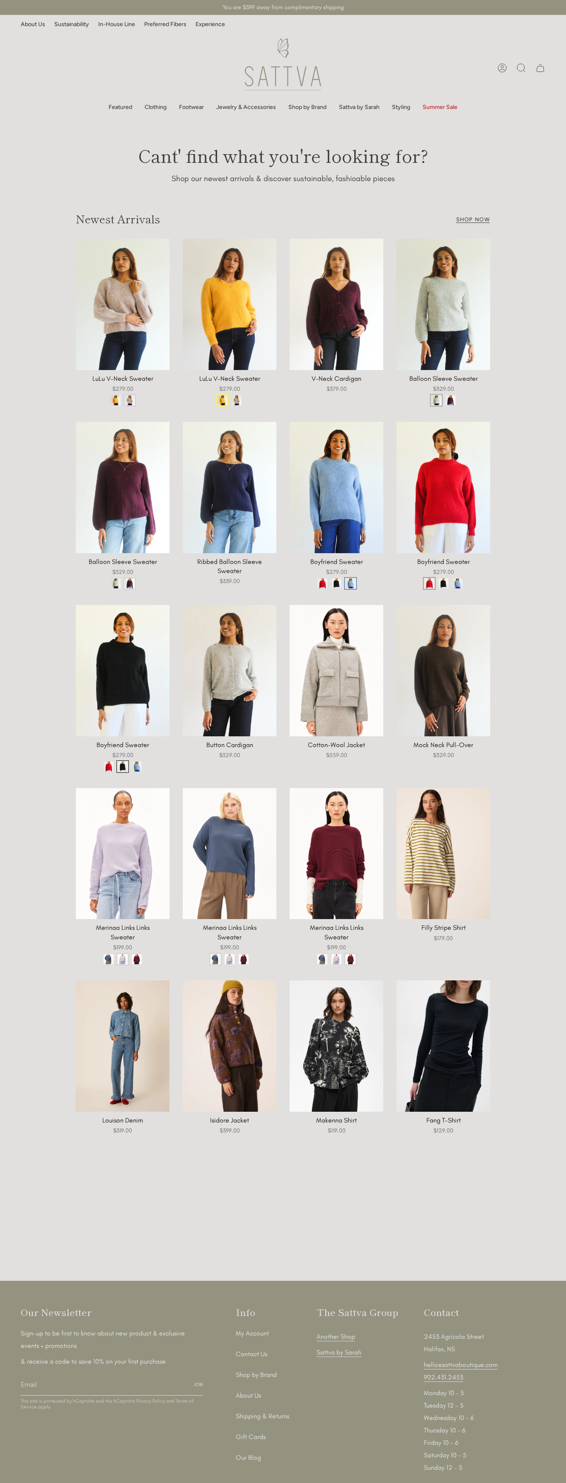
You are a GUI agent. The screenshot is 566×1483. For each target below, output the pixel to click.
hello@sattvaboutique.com (461, 1365)
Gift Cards (251, 1437)
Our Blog (248, 1457)
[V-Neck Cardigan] (336, 304)
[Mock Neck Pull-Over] (443, 670)
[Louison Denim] (122, 1045)
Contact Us (251, 1354)
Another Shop (336, 1336)
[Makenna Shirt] (336, 1045)
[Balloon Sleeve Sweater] (443, 304)
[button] (120, 107)
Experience (210, 24)
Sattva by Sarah (339, 1352)
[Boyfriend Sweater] (336, 487)
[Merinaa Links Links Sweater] (122, 853)
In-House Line (116, 24)
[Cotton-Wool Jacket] (336, 670)
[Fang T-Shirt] (443, 1045)
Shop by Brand (256, 1375)
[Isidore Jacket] (229, 1045)
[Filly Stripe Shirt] (443, 853)
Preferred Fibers (165, 24)
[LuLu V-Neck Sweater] (122, 304)
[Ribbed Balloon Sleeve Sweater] (229, 487)
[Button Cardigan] (229, 670)
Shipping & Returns (262, 1416)
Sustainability (71, 24)
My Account (252, 1333)
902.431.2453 (443, 1377)
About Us (33, 24)
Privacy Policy (150, 1401)
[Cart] (540, 68)
